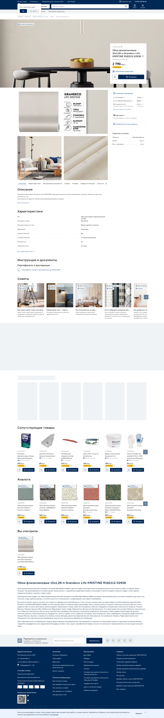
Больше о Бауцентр (60, 655)
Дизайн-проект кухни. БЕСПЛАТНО (129, 679)
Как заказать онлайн (60, 688)
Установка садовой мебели (126, 662)
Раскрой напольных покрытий (128, 682)
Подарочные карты (91, 683)
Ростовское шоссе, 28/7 (26, 655)
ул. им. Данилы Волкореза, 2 (28, 662)
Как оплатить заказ (60, 681)
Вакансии (56, 662)
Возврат (87, 658)
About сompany (58, 671)
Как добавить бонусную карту (64, 684)
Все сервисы (121, 689)
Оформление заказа (91, 665)
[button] (131, 77)
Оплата (86, 669)
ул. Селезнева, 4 (23, 658)
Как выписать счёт (60, 695)
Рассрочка (120, 675)
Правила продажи (90, 690)
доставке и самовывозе (92, 599)
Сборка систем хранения (125, 658)
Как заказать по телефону (62, 691)
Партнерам (57, 658)
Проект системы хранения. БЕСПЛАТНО (131, 655)
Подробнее (54, 715)
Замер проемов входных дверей (128, 665)
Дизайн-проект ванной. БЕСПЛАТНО (130, 686)
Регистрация (88, 662)
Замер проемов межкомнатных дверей (131, 669)
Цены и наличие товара (92, 687)
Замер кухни (121, 672)
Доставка (87, 655)
